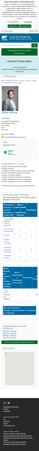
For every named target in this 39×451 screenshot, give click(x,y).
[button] (2, 76)
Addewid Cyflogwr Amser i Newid (14, 444)
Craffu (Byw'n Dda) (6, 292)
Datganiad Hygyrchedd (10, 407)
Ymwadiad (6, 411)
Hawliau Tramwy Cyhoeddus (7, 241)
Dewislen (8, 31)
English (32, 31)
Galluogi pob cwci (14, 26)
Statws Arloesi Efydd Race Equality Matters (17, 436)
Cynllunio (7, 235)
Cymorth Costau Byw (19, 67)
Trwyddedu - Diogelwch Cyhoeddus (8, 249)
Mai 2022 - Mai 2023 (9, 337)
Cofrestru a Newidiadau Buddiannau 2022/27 (19, 342)
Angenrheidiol (14, 22)
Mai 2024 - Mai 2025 (9, 333)
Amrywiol (6, 421)
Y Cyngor (7, 219)
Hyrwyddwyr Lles (9, 425)
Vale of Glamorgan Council (9, 81)
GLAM (5, 423)
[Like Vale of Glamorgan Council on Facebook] (4, 403)
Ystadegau (28, 22)
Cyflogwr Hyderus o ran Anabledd (14, 434)
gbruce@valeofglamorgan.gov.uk (15, 137)
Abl (4, 419)
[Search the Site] (34, 45)
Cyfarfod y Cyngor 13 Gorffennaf (18, 186)
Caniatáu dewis (26, 26)
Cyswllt (5, 409)
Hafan (22, 81)
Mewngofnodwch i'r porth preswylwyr (19, 52)
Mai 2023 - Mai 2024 (9, 335)
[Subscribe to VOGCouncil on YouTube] (8, 403)
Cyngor (27, 81)
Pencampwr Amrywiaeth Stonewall (14, 442)
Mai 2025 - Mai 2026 (9, 331)
